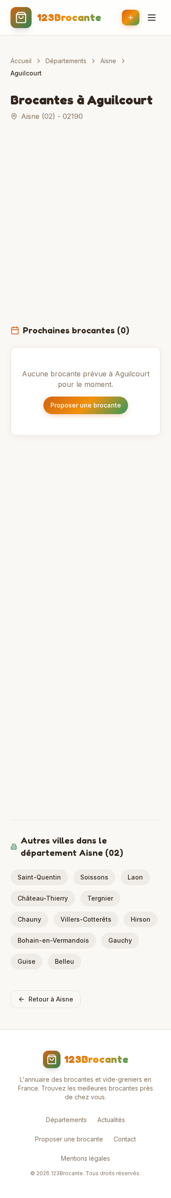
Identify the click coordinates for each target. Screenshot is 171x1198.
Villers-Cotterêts (86, 919)
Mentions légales (85, 1158)
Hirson (140, 919)
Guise (27, 961)
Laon (135, 877)
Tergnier (100, 898)
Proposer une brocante (85, 405)
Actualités (111, 1119)
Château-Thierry (43, 898)
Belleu (64, 961)
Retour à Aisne (50, 999)
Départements (66, 60)
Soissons (94, 877)
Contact (125, 1139)
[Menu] (151, 17)
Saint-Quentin (39, 877)
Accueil (21, 60)
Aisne (108, 60)
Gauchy (120, 940)
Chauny (29, 919)
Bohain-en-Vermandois (53, 940)
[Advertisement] (85, 228)
